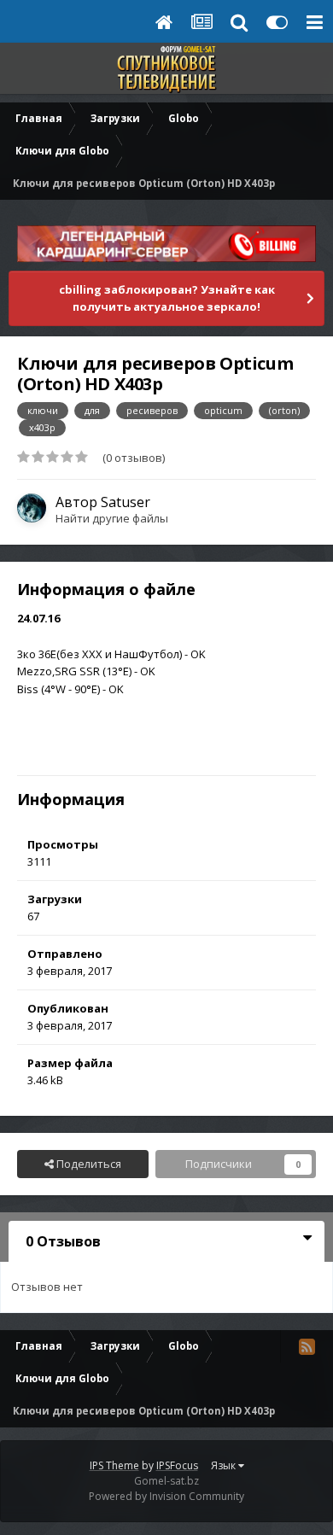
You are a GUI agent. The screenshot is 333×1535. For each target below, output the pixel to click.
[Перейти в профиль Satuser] (31, 507)
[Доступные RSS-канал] (306, 1346)
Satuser (125, 502)
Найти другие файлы (112, 518)
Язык (224, 1465)
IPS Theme (114, 1465)
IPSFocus (177, 1465)
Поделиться (87, 1163)
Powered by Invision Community (166, 1496)
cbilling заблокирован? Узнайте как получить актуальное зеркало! (167, 298)
